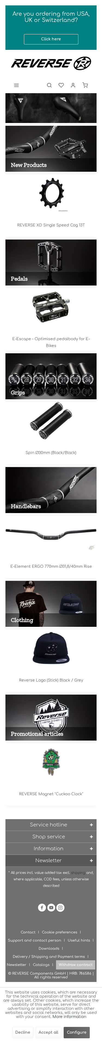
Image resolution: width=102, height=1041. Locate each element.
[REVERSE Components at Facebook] (42, 909)
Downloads (49, 949)
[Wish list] (61, 85)
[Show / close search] (49, 85)
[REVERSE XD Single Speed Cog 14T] (51, 193)
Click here (51, 39)
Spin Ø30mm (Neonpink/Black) (51, 453)
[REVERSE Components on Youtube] (51, 909)
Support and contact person (34, 940)
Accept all (48, 1032)
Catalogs (41, 965)
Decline (22, 1032)
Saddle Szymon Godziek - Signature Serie (51, 108)
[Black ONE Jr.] (51, 307)
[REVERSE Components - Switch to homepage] (51, 63)
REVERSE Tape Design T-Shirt (51, 680)
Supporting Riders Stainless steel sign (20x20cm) (51, 797)
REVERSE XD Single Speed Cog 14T (51, 225)
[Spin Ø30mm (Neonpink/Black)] (51, 420)
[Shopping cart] (85, 85)
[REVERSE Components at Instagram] (60, 909)
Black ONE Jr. (51, 339)
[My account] (73, 85)
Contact (28, 932)
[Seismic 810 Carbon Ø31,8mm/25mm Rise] (51, 534)
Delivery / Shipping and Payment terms (49, 957)
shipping (78, 873)
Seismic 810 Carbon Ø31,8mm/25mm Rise (51, 567)
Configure (76, 1032)
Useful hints (79, 940)
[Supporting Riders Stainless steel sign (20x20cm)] (51, 762)
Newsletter (16, 965)
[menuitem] (16, 85)
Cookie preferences (59, 932)
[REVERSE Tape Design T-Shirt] (51, 648)
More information (69, 1017)
